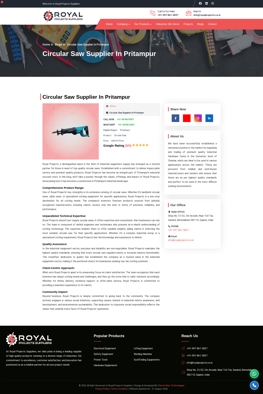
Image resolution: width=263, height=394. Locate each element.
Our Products (141, 24)
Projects (188, 24)
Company (122, 24)
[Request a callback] (254, 385)
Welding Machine (143, 354)
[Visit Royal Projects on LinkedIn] (206, 3)
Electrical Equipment (105, 348)
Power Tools (100, 359)
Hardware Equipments (105, 365)
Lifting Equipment (143, 348)
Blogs (200, 24)
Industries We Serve (167, 24)
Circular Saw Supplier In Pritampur (88, 44)
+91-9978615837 (125, 119)
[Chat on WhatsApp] (254, 373)
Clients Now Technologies (171, 385)
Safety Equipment (103, 354)
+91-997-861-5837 (168, 15)
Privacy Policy (102, 388)
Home (109, 24)
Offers (112, 106)
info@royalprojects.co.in (207, 15)
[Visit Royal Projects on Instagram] (212, 3)
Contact (212, 24)
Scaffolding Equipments (147, 359)
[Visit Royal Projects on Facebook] (200, 3)
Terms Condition (119, 388)
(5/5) (128, 145)
